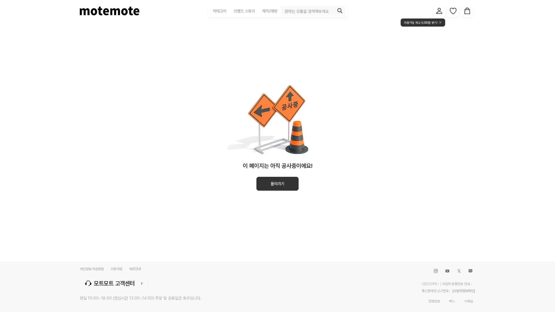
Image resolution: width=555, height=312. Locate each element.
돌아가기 (277, 183)
